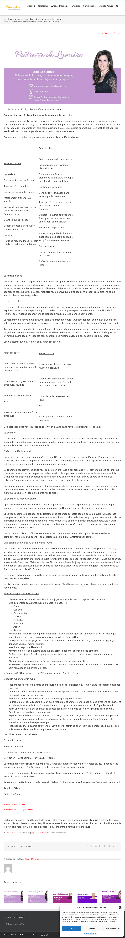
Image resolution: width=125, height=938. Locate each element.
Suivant (117, 33)
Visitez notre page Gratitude (14, 804)
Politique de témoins (90, 934)
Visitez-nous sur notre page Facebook (18, 809)
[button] (120, 908)
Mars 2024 (45, 833)
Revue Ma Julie (11, 833)
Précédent (108, 33)
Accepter (71, 928)
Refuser (92, 928)
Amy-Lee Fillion (36, 833)
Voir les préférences (112, 928)
